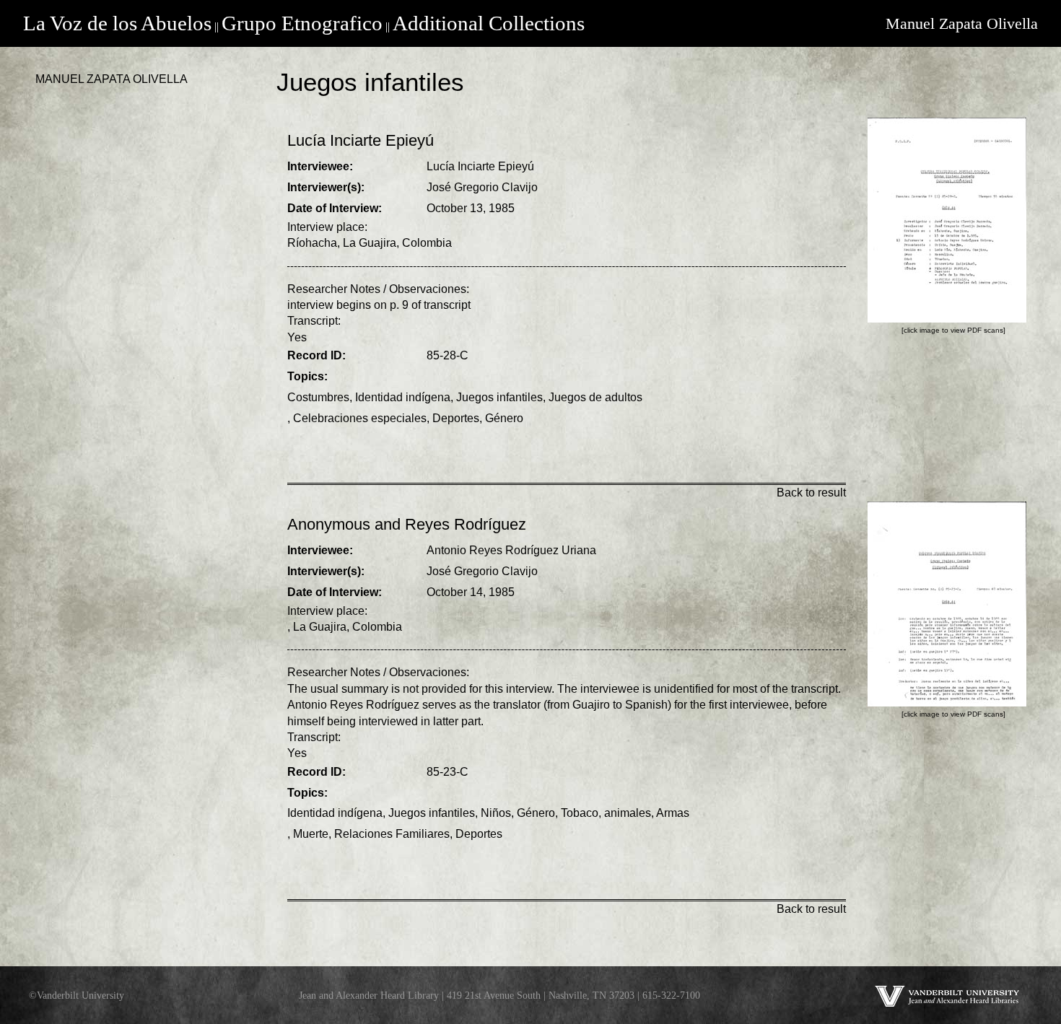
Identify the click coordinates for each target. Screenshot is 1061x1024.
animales (627, 813)
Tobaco (579, 813)
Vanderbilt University (80, 995)
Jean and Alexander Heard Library (369, 995)
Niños (496, 813)
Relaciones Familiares (392, 834)
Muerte (310, 834)
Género (504, 418)
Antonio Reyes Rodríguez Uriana (511, 550)
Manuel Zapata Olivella (962, 23)
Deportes (455, 418)
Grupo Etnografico (302, 23)
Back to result (811, 492)
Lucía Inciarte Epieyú (480, 166)
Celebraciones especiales (360, 418)
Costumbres (318, 397)
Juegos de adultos (595, 397)
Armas (672, 813)
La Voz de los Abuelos (117, 23)
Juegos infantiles (499, 397)
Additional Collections (489, 23)
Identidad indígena (402, 397)
